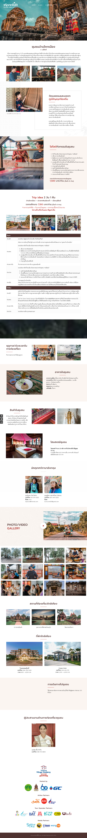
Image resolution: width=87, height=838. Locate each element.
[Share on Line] (1, 422)
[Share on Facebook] (1, 415)
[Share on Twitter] (1, 419)
